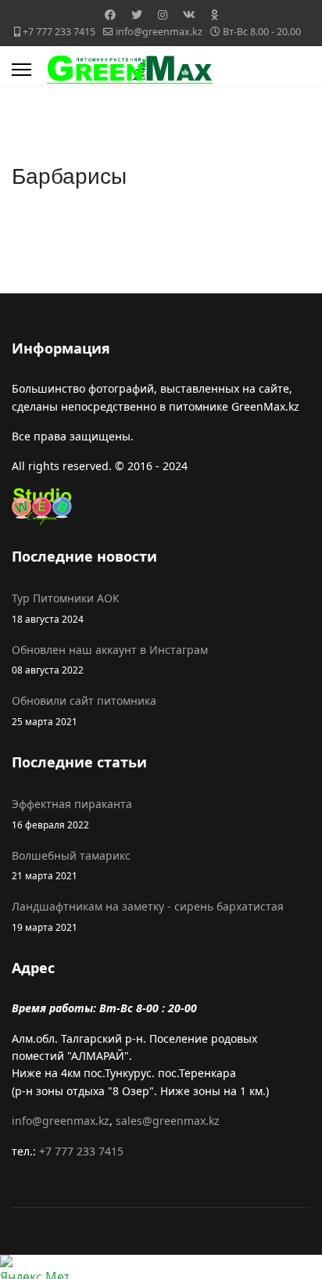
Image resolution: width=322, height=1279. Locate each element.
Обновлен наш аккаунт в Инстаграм (110, 659)
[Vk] (189, 14)
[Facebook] (110, 14)
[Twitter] (136, 14)
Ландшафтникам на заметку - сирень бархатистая (148, 915)
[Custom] (214, 14)
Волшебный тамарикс (71, 865)
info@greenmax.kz (159, 31)
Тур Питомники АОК (66, 607)
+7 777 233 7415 (59, 31)
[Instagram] (162, 14)
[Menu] (21, 69)
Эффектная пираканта (72, 813)
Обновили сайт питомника (84, 710)
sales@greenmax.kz (168, 1120)
